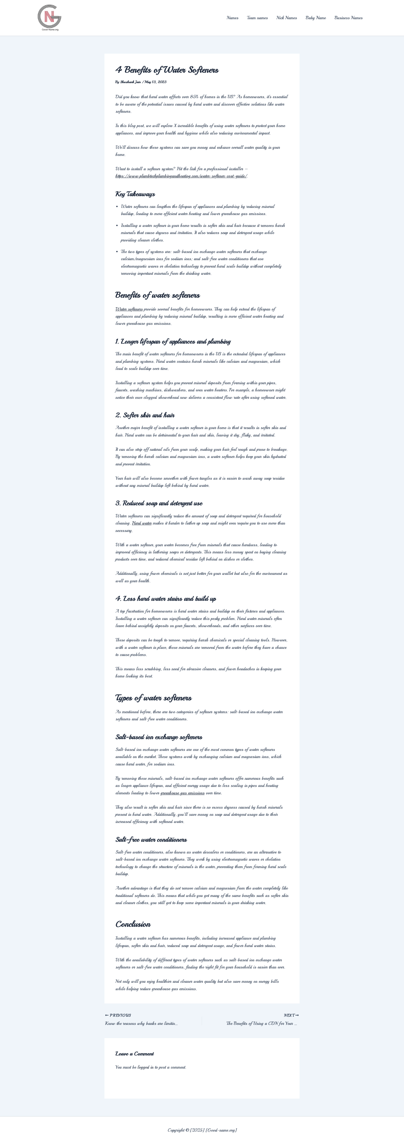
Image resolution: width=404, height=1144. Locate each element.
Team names (257, 18)
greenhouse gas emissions (182, 793)
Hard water (141, 523)
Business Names (348, 18)
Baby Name (316, 18)
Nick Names (286, 18)
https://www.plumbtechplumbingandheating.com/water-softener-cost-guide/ (181, 176)
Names (232, 18)
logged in (145, 1067)
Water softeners (129, 309)
